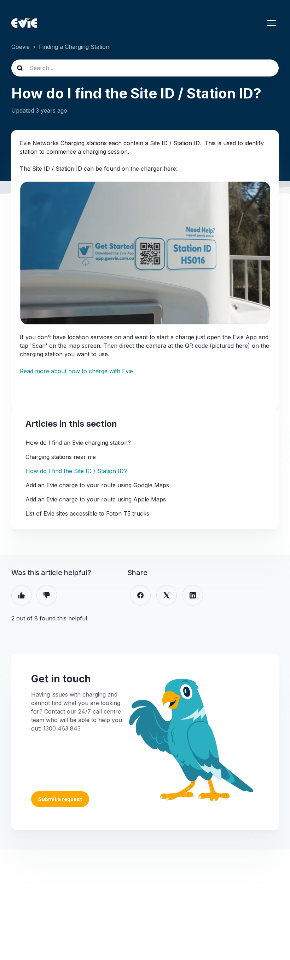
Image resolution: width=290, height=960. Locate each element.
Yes (21, 595)
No (46, 595)
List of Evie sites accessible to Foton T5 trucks (87, 513)
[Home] (24, 23)
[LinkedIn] (193, 595)
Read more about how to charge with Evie (76, 371)
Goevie (20, 46)
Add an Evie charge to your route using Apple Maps (95, 499)
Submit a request (60, 799)
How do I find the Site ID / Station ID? (76, 471)
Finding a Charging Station (74, 46)
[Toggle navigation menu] (271, 23)
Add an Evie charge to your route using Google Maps (97, 485)
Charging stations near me (60, 456)
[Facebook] (140, 595)
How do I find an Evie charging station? (78, 442)
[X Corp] (166, 595)
